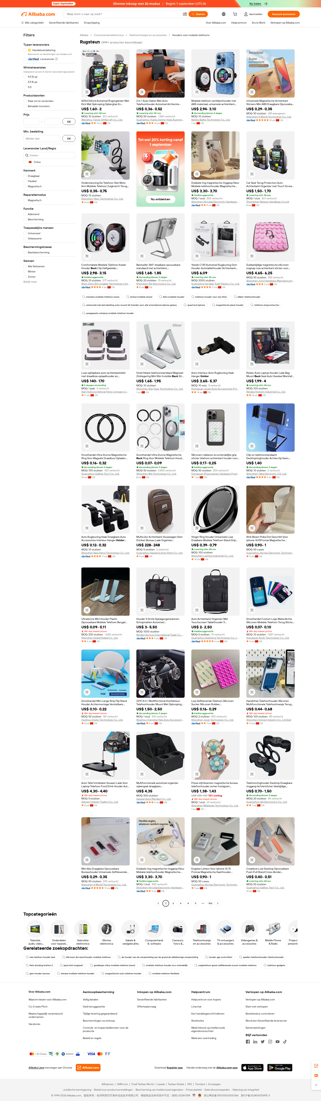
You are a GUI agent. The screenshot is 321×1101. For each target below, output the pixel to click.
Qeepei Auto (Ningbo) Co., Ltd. (153, 798)
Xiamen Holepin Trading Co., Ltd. (99, 801)
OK (69, 121)
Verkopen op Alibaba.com (260, 999)
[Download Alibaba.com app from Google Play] (279, 1067)
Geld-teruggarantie (94, 1006)
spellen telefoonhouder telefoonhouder (263, 957)
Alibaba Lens (36, 1067)
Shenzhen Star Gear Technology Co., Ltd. (159, 388)
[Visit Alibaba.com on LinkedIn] (255, 1041)
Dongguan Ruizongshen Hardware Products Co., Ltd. (215, 473)
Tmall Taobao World (142, 1084)
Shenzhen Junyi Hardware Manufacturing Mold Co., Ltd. (270, 280)
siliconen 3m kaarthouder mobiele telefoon (88, 957)
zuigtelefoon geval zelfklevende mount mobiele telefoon (227, 965)
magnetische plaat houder (230, 305)
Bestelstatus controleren (260, 1013)
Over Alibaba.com (39, 991)
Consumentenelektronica (109, 35)
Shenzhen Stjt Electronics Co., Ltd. (156, 283)
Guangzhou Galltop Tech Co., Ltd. (100, 473)
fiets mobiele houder (173, 297)
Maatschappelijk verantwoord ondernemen (46, 1015)
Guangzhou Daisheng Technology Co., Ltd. (215, 637)
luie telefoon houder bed (42, 957)
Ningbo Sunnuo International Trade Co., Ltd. (160, 634)
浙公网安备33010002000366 (221, 1095)
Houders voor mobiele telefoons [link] (191, 35)
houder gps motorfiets (220, 957)
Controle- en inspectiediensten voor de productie (105, 1029)
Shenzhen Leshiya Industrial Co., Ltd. (212, 555)
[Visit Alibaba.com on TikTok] (285, 1041)
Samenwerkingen (256, 1027)
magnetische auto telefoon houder (123, 973)
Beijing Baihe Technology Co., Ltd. (210, 119)
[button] (185, 14)
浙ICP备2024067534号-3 (255, 1095)
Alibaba (84, 35)
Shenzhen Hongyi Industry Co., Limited (268, 719)
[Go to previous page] (158, 903)
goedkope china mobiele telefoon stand (114, 965)
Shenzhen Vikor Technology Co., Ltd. (102, 198)
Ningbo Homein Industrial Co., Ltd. (266, 391)
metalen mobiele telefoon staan (102, 297)
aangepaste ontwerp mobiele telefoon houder (110, 313)
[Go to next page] (217, 903)
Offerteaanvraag (146, 1006)
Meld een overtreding (203, 1038)
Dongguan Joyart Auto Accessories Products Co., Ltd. (215, 388)
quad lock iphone (196, 305)
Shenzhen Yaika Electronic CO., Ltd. (266, 473)
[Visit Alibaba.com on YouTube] (277, 1041)
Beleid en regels (92, 1038)
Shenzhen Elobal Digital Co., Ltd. (99, 637)
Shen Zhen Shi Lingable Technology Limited (105, 283)
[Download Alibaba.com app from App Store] (252, 1067)
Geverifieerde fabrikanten (152, 999)
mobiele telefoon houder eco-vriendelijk (166, 965)
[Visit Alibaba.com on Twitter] (262, 1041)
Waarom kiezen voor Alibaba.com (48, 999)
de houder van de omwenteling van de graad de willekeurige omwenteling (159, 957)
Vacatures (34, 1024)
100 (210, 903)
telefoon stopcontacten (266, 305)
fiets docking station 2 (41, 965)
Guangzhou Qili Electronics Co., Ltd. (266, 801)
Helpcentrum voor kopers (206, 999)
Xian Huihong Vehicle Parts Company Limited (105, 391)
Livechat (196, 1006)
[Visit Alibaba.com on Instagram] (270, 1041)
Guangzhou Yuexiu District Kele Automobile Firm (160, 119)
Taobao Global (176, 1084)
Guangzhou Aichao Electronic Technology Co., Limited (270, 552)
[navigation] (49, 469)
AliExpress (108, 1084)
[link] (316, 1066)
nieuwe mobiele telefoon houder (77, 973)
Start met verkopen (257, 1006)
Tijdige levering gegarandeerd (100, 1013)
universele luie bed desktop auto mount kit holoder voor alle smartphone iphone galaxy (131, 305)
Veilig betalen (90, 999)
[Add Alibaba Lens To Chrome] (88, 1067)
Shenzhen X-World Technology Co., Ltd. (268, 116)
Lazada (161, 1084)
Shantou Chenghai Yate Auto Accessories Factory (160, 719)
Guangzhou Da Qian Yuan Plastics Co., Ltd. (215, 283)
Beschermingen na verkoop (99, 1020)
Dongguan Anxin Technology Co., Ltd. (267, 637)
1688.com (122, 1084)
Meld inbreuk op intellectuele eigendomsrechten (208, 1029)
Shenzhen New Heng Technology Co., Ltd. (105, 552)
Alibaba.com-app (227, 1067)
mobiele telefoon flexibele (165, 973)
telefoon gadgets (276, 965)
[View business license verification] (194, 1095)
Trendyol (200, 1084)
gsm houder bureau (40, 973)
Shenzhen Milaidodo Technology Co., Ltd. (215, 805)
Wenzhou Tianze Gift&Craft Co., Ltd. (102, 119)
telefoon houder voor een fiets (211, 297)
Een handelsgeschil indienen (207, 1013)
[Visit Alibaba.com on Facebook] (248, 1041)
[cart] (236, 14)
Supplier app (175, 1067)
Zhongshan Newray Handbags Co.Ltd (267, 201)
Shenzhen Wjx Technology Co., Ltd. (156, 473)
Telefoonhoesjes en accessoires (148, 35)
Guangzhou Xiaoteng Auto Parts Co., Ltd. (159, 552)
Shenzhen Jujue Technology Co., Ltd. (212, 719)
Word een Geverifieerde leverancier (266, 1020)
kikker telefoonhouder (249, 297)
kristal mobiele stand (141, 297)
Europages (214, 1084)
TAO (189, 1084)
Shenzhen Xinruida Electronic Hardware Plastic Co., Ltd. (215, 201)
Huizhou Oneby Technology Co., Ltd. (102, 719)
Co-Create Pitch (38, 1006)
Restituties (197, 1020)
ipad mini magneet (73, 965)
